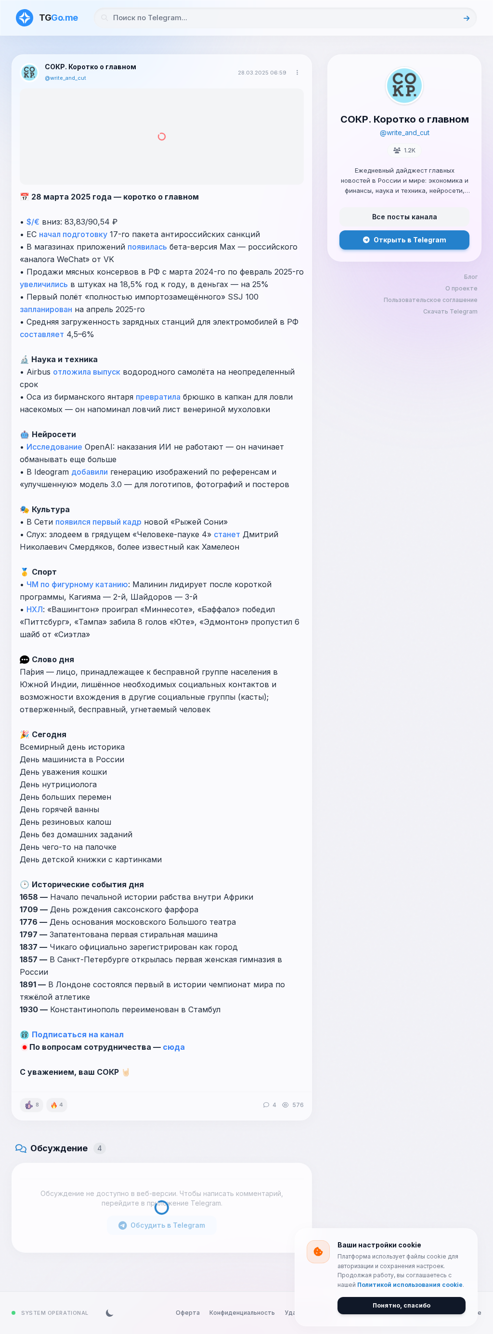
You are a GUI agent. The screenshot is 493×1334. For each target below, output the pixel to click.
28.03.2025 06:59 (262, 72)
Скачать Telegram (450, 311)
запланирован (46, 309)
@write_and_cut (65, 78)
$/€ (32, 222)
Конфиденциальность (242, 1312)
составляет (42, 334)
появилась (147, 247)
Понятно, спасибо (401, 1305)
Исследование (54, 447)
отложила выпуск (86, 372)
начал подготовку (73, 234)
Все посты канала (404, 217)
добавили (89, 472)
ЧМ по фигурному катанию (77, 584)
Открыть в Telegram (410, 240)
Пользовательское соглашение (431, 299)
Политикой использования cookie (410, 1284)
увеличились (44, 284)
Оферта (188, 1312)
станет (227, 534)
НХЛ (34, 609)
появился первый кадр (98, 522)
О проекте (461, 288)
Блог (471, 276)
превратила (158, 397)
